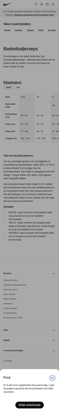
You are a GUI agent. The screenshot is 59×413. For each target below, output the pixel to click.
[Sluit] (52, 377)
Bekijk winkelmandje (29, 405)
